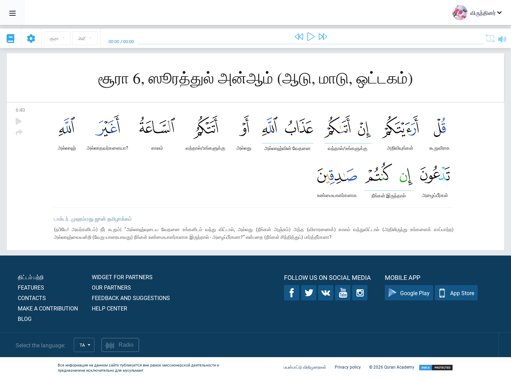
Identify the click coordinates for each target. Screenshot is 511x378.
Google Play (415, 293)
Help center (109, 308)
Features (31, 287)
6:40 (20, 110)
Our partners (111, 287)
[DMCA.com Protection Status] (436, 367)
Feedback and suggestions (131, 297)
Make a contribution (48, 308)
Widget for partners (122, 277)
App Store (462, 293)
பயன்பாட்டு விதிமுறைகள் (305, 367)
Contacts (32, 297)
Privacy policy (348, 367)
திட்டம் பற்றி (31, 277)
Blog (25, 318)
